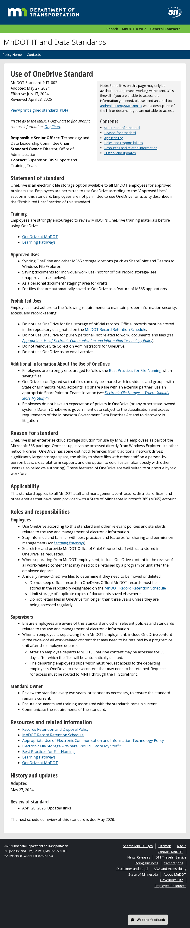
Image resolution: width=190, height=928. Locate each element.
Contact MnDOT (170, 852)
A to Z (181, 846)
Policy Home (12, 54)
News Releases (138, 857)
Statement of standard (122, 127)
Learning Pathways (39, 242)
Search (112, 28)
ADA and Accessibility (170, 868)
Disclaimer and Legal (132, 868)
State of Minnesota (143, 874)
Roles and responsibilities (123, 143)
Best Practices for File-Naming (135, 370)
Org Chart (52, 126)
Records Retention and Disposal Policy (55, 729)
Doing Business (146, 863)
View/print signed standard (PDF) (39, 110)
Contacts (34, 54)
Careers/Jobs (173, 863)
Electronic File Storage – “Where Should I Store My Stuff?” (72, 746)
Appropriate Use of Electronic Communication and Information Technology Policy (93, 740)
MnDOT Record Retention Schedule (115, 329)
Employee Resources (170, 886)
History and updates (120, 153)
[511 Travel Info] (172, 12)
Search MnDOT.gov (138, 846)
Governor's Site (171, 880)
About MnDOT (175, 874)
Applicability (113, 138)
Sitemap (164, 846)
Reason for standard (120, 133)
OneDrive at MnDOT (40, 236)
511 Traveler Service (171, 857)
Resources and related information (130, 148)
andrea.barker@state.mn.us (121, 105)
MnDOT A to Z (134, 28)
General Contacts (165, 28)
